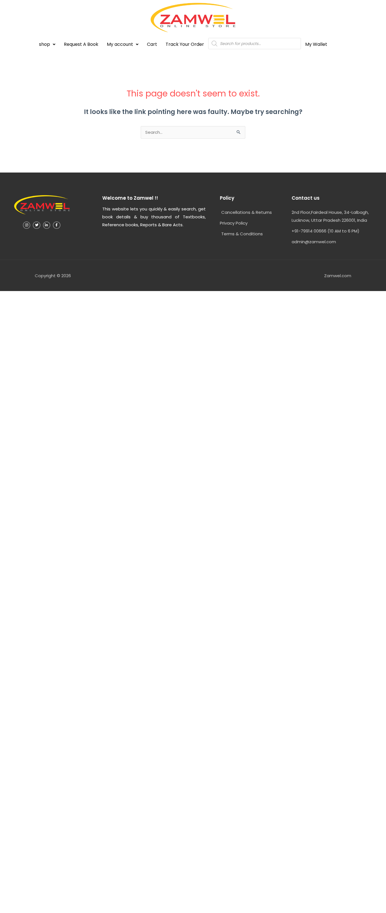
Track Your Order (185, 44)
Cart (152, 44)
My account (120, 44)
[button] (47, 44)
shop (44, 44)
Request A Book (81, 44)
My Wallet (316, 44)
